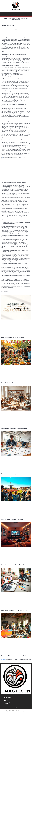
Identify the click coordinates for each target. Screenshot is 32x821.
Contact (6, 703)
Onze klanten (16, 708)
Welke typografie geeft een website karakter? (12, 337)
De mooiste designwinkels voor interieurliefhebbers (14, 428)
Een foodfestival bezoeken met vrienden (11, 383)
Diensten (6, 699)
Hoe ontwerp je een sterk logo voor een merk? (12, 474)
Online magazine (8, 702)
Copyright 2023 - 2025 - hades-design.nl (16, 711)
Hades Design (7, 697)
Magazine (3, 659)
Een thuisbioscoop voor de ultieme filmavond (12, 564)
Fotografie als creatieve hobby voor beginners (12, 519)
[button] (16, 13)
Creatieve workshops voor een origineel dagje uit (13, 655)
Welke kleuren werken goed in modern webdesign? (14, 610)
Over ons (6, 700)
